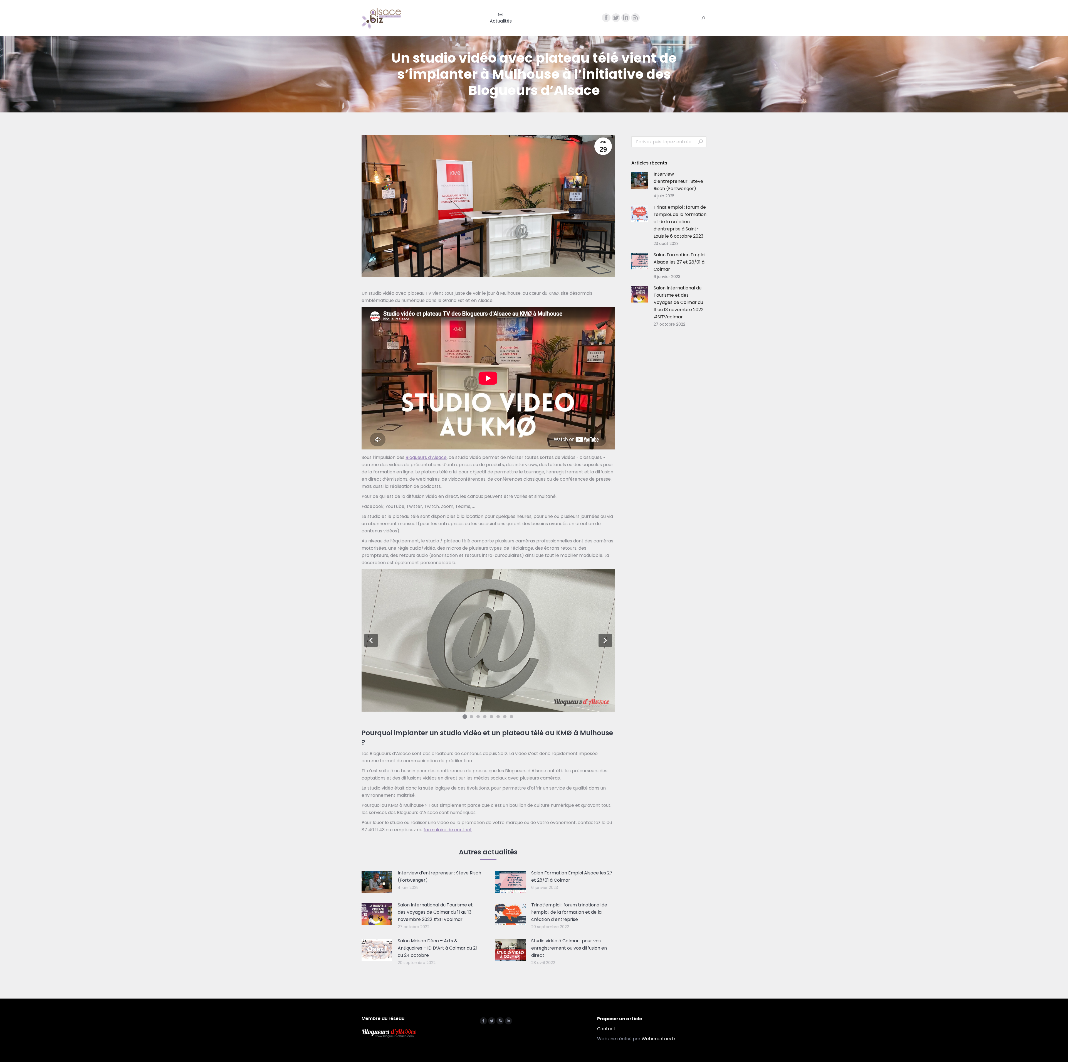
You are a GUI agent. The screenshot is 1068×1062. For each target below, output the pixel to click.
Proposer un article (619, 1019)
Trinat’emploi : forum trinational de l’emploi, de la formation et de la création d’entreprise (569, 912)
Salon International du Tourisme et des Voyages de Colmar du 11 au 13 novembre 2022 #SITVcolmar (435, 912)
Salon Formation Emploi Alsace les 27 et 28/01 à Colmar (571, 876)
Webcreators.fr (659, 1039)
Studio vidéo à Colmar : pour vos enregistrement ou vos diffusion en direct (569, 948)
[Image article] (377, 882)
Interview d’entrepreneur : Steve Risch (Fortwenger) (439, 876)
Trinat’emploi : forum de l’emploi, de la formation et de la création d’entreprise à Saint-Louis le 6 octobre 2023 (680, 221)
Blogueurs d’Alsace (426, 457)
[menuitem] (501, 18)
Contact (606, 1029)
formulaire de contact (448, 830)
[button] (371, 640)
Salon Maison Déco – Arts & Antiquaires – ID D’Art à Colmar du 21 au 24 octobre (437, 948)
